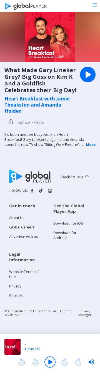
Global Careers (22, 227)
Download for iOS (68, 223)
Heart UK (32, 348)
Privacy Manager (84, 312)
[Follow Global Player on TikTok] (41, 193)
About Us (16, 217)
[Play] (50, 362)
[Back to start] (21, 362)
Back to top (72, 176)
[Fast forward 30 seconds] (64, 362)
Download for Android (64, 235)
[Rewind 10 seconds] (35, 362)
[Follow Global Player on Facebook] (32, 193)
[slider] (91, 362)
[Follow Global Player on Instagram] (50, 193)
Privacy (15, 286)
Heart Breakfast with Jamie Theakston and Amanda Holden (37, 105)
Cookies (16, 295)
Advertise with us (23, 236)
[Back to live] (78, 362)
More (91, 144)
